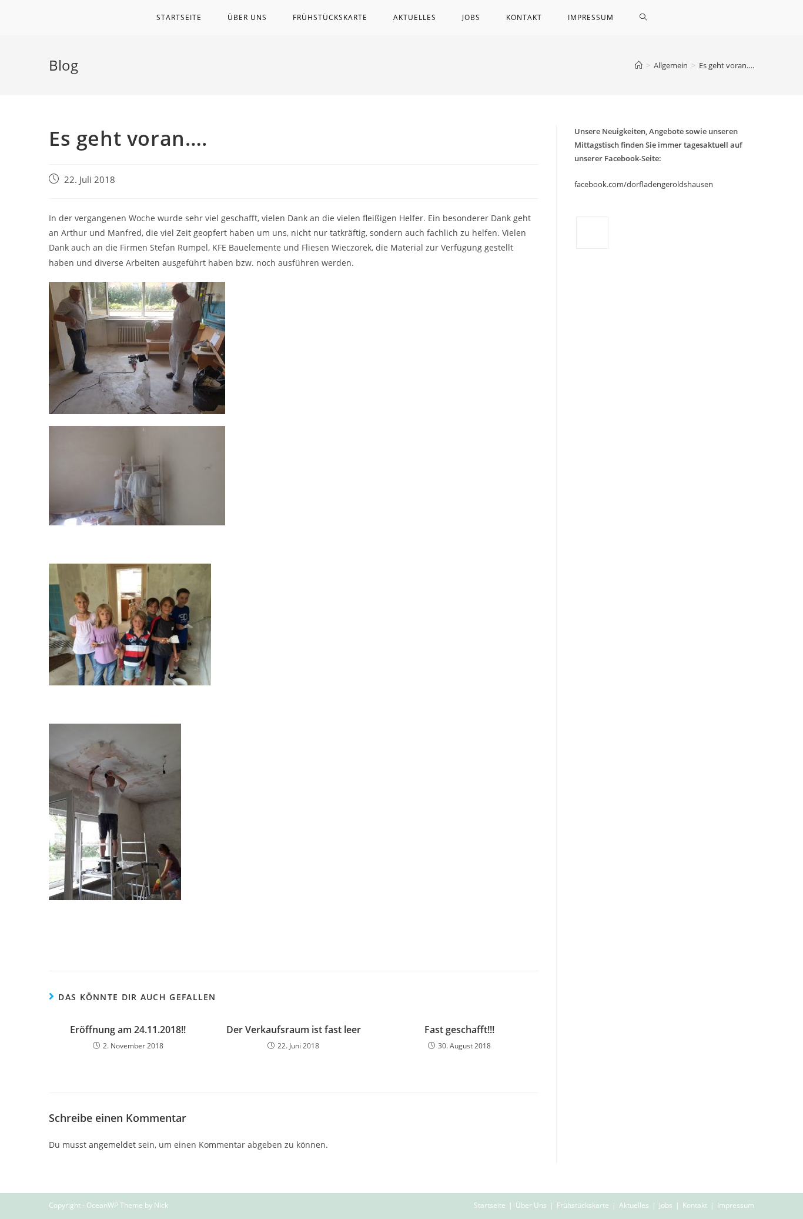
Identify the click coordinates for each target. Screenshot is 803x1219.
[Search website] (643, 17)
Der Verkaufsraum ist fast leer (293, 1029)
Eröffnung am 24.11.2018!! (128, 1029)
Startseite (490, 1205)
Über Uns (531, 1205)
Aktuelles (634, 1205)
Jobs (665, 1205)
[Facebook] (592, 233)
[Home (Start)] (639, 65)
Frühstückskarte (583, 1205)
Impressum (735, 1205)
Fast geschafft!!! (459, 1029)
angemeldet (112, 1144)
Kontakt (694, 1205)
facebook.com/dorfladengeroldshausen (643, 184)
